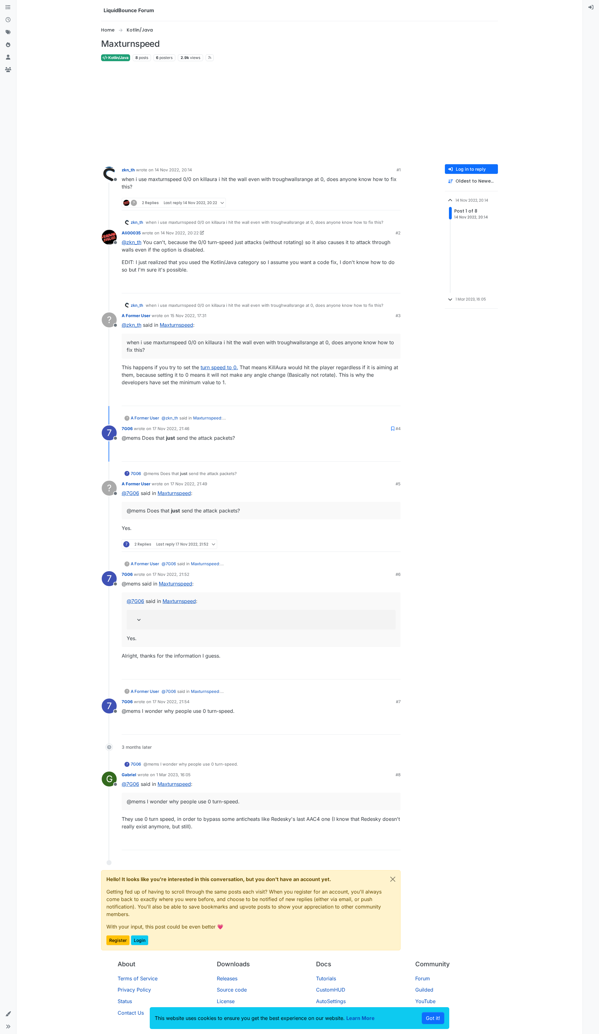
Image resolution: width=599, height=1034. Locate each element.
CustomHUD (330, 990)
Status (125, 1001)
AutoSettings (331, 1001)
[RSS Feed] (210, 57)
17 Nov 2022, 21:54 (171, 701)
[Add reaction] (372, 203)
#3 (398, 315)
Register (118, 940)
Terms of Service (138, 978)
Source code (232, 990)
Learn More (360, 1018)
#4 (398, 428)
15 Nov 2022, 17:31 (188, 315)
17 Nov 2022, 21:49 (188, 483)
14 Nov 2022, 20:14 (173, 169)
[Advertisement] (299, 113)
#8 (398, 774)
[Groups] (8, 70)
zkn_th (128, 169)
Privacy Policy (134, 990)
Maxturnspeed (176, 325)
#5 (398, 483)
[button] (8, 1014)
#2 (398, 232)
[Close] (392, 879)
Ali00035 (131, 232)
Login (139, 940)
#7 (398, 701)
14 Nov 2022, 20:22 (180, 232)
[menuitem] (591, 7)
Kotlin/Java (118, 57)
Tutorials (326, 978)
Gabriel (129, 774)
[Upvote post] (384, 203)
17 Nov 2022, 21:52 (171, 574)
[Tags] (8, 32)
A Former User (136, 315)
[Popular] (8, 45)
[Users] (8, 57)
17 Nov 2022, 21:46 (171, 428)
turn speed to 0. (219, 367)
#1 (399, 169)
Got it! (433, 1018)
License (226, 1001)
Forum (422, 978)
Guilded (424, 990)
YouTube (425, 1001)
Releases (227, 978)
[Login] (591, 7)
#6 (398, 574)
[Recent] (8, 20)
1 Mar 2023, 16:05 (173, 774)
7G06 (127, 428)
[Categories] (8, 7)
